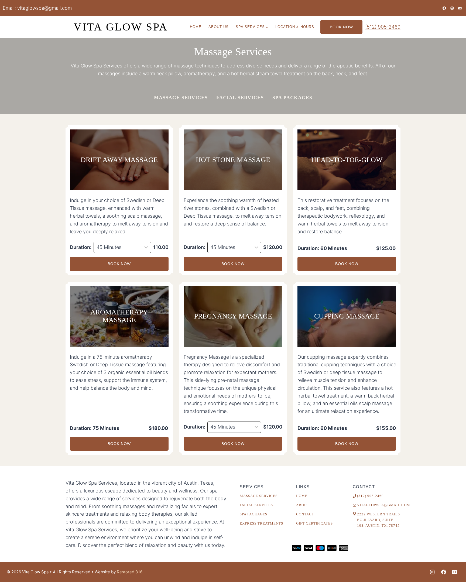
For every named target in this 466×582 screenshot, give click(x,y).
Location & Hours (294, 27)
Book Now (341, 27)
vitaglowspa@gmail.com (44, 8)
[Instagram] (452, 8)
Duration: (80, 247)
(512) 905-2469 (382, 27)
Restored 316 (129, 571)
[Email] (460, 8)
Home (195, 27)
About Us (218, 27)
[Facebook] (444, 8)
